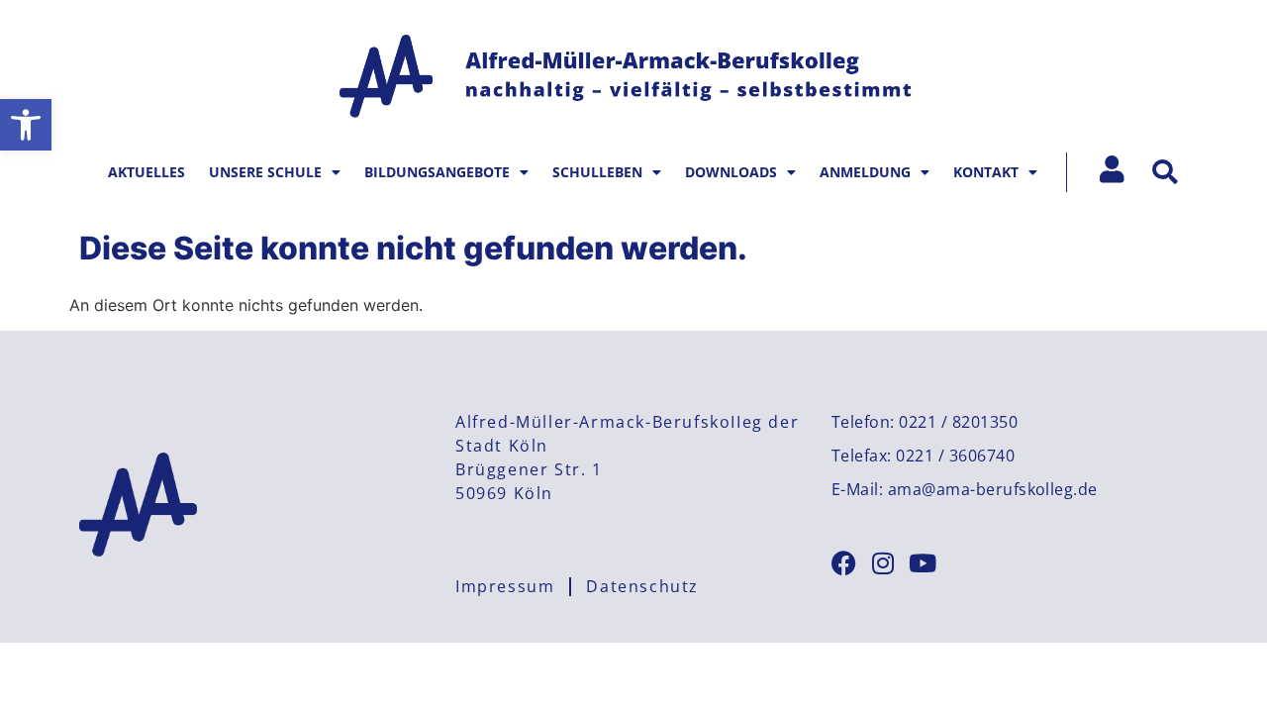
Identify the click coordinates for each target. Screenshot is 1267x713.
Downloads (731, 171)
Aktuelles (146, 171)
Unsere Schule (265, 171)
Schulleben (597, 171)
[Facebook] (843, 563)
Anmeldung (865, 171)
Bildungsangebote (437, 171)
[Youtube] (923, 563)
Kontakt (986, 171)
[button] (25, 125)
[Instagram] (883, 563)
